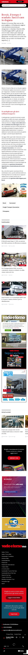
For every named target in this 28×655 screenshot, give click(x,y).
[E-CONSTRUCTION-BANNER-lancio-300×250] (14, 528)
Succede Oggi (12, 436)
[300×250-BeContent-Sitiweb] (14, 486)
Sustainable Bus (6, 560)
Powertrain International (8, 564)
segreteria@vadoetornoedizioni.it (12, 630)
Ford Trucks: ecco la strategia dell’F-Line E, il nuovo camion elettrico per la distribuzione (14, 299)
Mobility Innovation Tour (8, 579)
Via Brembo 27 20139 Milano (10, 624)
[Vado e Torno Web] (6, 1)
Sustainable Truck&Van (8, 556)
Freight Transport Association (11, 207)
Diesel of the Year (6, 575)
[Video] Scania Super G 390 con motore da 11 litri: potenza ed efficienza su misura (14, 242)
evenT (3, 583)
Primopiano (6, 211)
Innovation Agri (6, 581)
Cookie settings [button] (17, 330)
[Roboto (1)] (14, 358)
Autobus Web (5, 558)
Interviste (12, 304)
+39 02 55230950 (7, 627)
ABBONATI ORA (14, 458)
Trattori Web (5, 567)
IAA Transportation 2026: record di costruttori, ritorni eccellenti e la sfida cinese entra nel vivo (13, 270)
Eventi (11, 275)
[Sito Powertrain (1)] (14, 507)
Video (14, 246)
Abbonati (20, 1)
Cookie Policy (16, 327)
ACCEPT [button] (8, 330)
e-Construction (5, 569)
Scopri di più (14, 614)
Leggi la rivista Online (14, 597)
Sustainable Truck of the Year (9, 571)
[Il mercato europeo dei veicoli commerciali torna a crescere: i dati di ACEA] (13, 421)
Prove (11, 246)
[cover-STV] (14, 386)
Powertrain (4, 562)
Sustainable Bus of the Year (9, 573)
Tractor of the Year (6, 577)
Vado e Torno (5, 552)
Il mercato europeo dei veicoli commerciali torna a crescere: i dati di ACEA (12, 431)
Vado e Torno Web (6, 554)
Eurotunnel (12, 203)
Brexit (4, 203)
